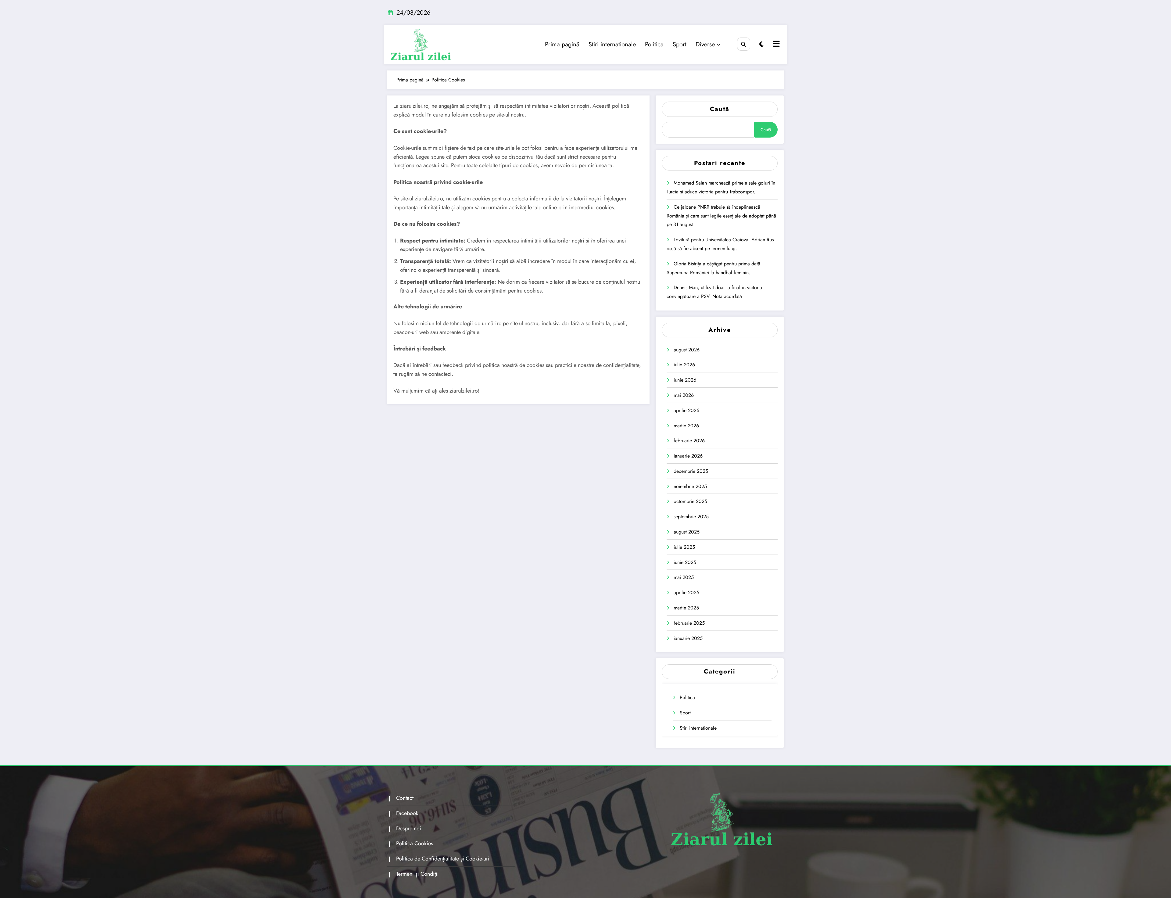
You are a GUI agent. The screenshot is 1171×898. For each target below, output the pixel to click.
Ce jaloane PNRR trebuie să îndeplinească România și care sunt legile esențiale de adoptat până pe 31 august (721, 215)
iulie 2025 (684, 547)
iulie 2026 (684, 364)
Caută (719, 109)
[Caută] (743, 44)
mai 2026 (684, 395)
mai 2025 (684, 577)
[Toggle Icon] (775, 44)
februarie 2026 (689, 440)
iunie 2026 (685, 379)
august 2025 (687, 531)
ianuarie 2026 (688, 455)
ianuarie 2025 (688, 638)
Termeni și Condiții (417, 874)
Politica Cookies (414, 843)
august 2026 (687, 349)
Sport (679, 44)
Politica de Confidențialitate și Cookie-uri (442, 859)
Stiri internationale (612, 44)
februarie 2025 (689, 623)
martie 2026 (686, 425)
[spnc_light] (761, 44)
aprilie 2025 (686, 592)
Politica (654, 44)
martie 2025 (686, 607)
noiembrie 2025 (690, 486)
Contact (405, 798)
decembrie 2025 (691, 471)
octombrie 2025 (690, 501)
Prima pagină (562, 44)
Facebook (407, 813)
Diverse (705, 44)
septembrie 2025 (691, 516)
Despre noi (408, 828)
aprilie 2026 (686, 410)
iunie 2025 (685, 562)
